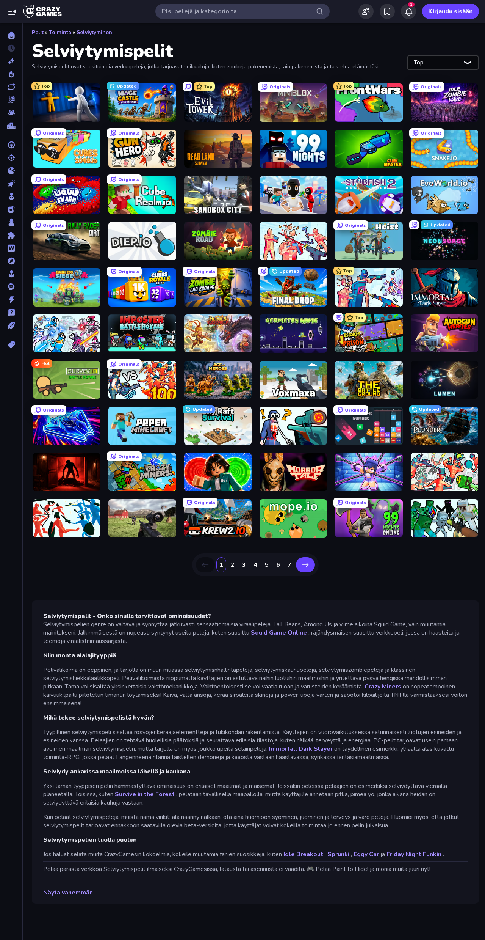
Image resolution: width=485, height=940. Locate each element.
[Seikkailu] (11, 261)
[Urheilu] (11, 325)
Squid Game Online (279, 633)
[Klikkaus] (11, 183)
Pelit (38, 32)
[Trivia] (11, 312)
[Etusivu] (11, 35)
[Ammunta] (11, 157)
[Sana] (11, 248)
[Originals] (11, 99)
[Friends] (366, 11)
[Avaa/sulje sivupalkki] (12, 11)
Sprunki (338, 854)
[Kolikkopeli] (11, 196)
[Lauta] (11, 222)
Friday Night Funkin (413, 854)
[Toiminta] (11, 299)
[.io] (11, 170)
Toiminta (60, 32)
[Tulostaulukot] (11, 125)
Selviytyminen (94, 32)
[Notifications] (408, 11)
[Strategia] (11, 286)
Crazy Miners (383, 686)
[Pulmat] (11, 235)
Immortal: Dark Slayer (301, 749)
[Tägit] (11, 344)
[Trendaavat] (11, 74)
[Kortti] (11, 209)
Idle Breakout (303, 854)
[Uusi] (11, 61)
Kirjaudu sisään (450, 11)
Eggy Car (366, 854)
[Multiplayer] (11, 112)
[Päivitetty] (11, 86)
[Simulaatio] (11, 273)
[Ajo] (11, 144)
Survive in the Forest (145, 794)
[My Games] (387, 11)
